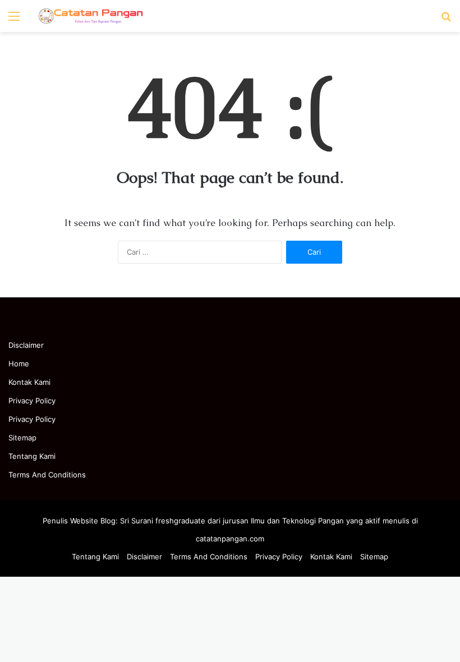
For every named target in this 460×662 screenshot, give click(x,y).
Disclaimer (26, 345)
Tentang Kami (32, 456)
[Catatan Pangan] (89, 16)
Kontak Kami (29, 382)
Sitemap (22, 437)
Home (18, 363)
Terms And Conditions (47, 474)
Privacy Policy (32, 400)
